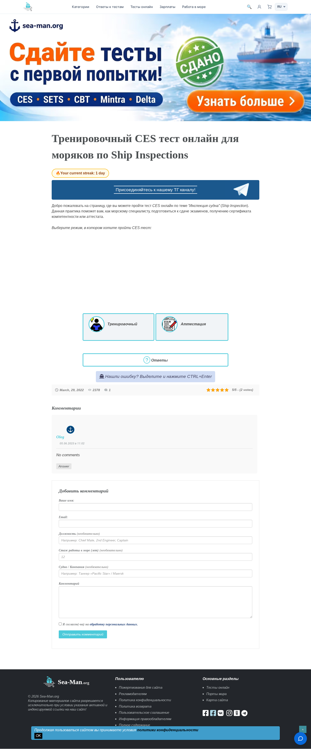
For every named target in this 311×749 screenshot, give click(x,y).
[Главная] (28, 6)
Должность (79, 533)
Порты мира (216, 694)
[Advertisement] (155, 272)
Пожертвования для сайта (140, 687)
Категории (80, 7)
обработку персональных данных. (114, 624)
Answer (64, 466)
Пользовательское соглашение (144, 712)
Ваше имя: (66, 500)
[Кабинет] (259, 6)
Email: (63, 517)
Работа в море (194, 7)
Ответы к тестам (110, 7)
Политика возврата (135, 706)
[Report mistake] (300, 738)
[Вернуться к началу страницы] (302, 729)
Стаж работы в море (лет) (91, 550)
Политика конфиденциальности (145, 700)
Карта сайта (217, 700)
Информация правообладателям (145, 719)
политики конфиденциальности (167, 730)
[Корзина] (269, 6)
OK (38, 736)
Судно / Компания (83, 567)
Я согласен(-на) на (100, 624)
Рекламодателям (133, 694)
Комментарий (69, 583)
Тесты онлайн (141, 7)
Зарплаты (167, 7)
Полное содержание (134, 725)
